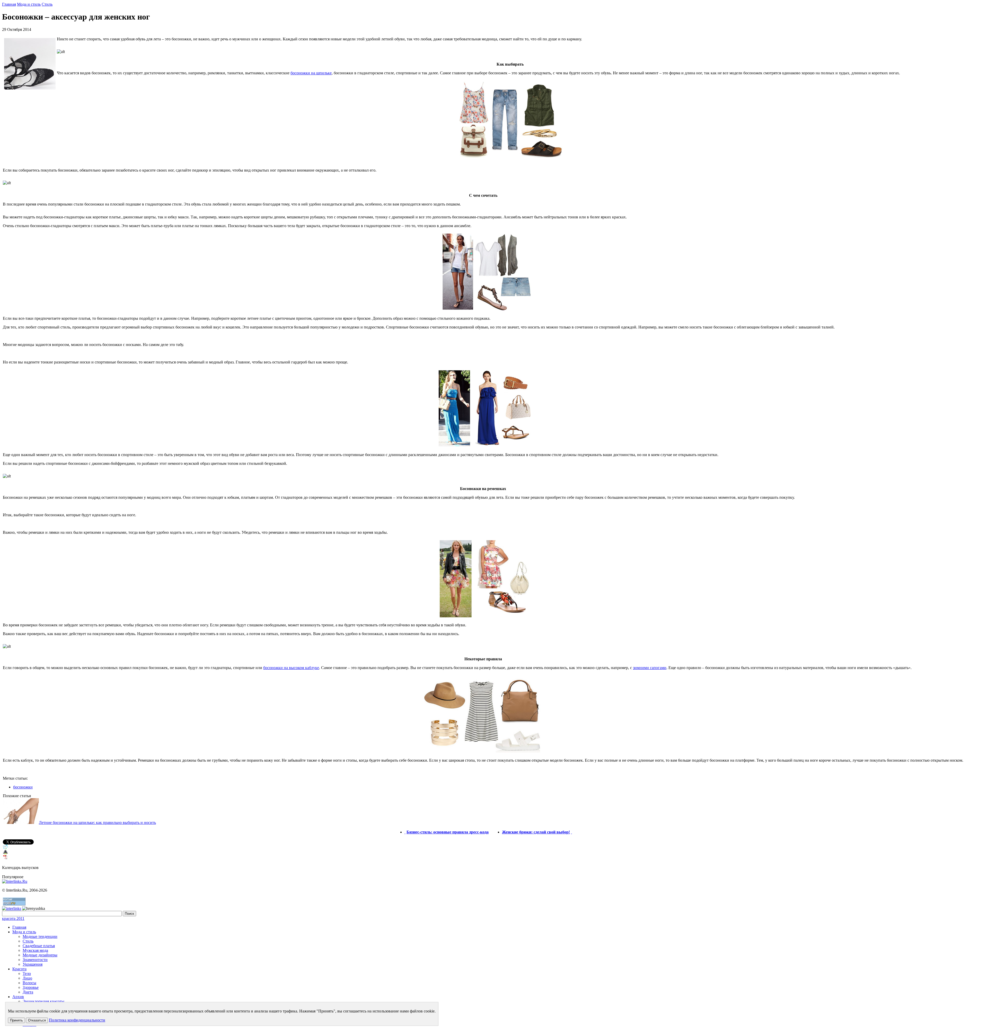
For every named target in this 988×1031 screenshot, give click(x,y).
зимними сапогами (649, 667)
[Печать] (5, 853)
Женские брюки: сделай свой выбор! (536, 832)
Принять (16, 1020)
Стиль (47, 4)
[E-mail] (5, 848)
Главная (9, 4)
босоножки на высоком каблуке (291, 667)
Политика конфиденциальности (77, 1020)
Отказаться (37, 1020)
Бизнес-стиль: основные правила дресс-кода (448, 832)
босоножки (23, 787)
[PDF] (5, 858)
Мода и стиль (29, 4)
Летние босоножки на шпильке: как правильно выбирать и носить (97, 822)
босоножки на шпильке (311, 73)
